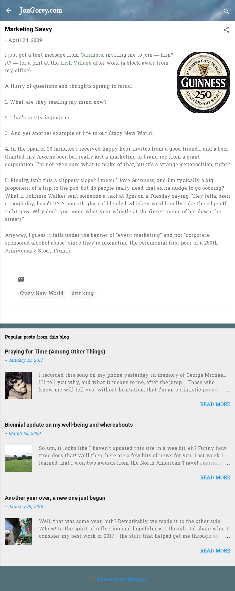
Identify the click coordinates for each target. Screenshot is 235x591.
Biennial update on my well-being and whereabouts (69, 424)
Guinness (91, 55)
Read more (215, 405)
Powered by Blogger (121, 579)
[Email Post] (20, 281)
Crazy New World (41, 293)
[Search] (226, 12)
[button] (226, 31)
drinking (83, 293)
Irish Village (75, 63)
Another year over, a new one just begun (55, 498)
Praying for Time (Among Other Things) (55, 351)
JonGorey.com (41, 10)
